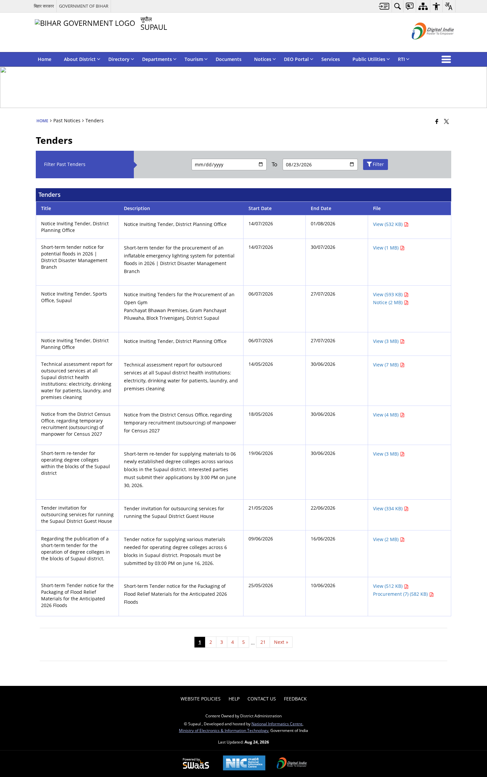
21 (263, 642)
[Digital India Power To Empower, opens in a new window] (292, 764)
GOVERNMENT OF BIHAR (83, 6)
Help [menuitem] (234, 698)
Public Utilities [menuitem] (368, 59)
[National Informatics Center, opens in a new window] (244, 763)
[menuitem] (384, 6)
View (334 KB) (388, 508)
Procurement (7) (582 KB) (401, 594)
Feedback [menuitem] (295, 698)
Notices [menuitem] (262, 59)
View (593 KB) (388, 294)
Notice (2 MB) (388, 302)
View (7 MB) (386, 364)
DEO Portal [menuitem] (296, 59)
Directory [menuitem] (119, 59)
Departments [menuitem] (157, 59)
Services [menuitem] (330, 59)
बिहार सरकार (44, 6)
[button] (448, 59)
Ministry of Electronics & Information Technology (223, 730)
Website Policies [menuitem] (201, 698)
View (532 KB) (388, 224)
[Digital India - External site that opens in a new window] (425, 45)
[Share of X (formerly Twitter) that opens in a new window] (446, 121)
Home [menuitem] (44, 59)
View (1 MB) (386, 248)
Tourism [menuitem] (194, 59)
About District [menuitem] (80, 59)
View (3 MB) (386, 341)
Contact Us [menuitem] (261, 698)
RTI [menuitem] (401, 59)
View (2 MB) (386, 539)
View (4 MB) (386, 415)
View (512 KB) (388, 586)
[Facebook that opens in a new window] (437, 121)
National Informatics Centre (276, 723)
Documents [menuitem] (229, 59)
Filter (378, 164)
